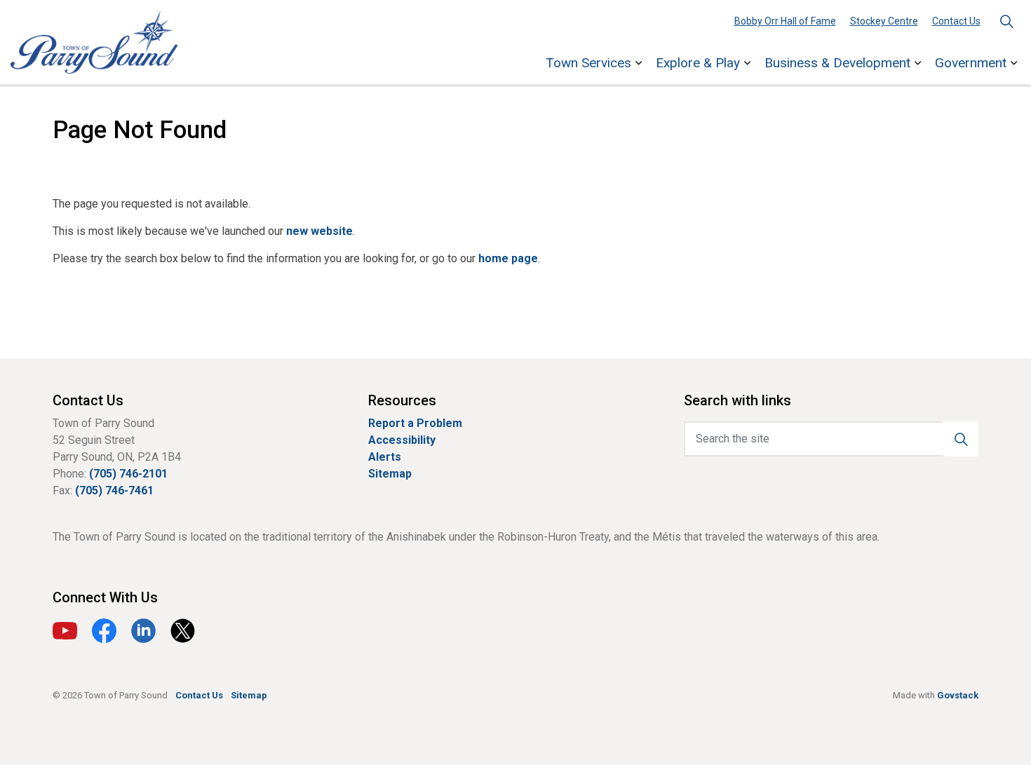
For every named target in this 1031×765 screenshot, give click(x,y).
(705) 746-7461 (114, 490)
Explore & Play (698, 63)
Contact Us (956, 21)
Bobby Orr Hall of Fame (785, 21)
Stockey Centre (884, 21)
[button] (960, 438)
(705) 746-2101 (128, 473)
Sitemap (390, 473)
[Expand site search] (1006, 21)
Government (970, 63)
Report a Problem (415, 423)
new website (319, 231)
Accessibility (402, 440)
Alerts (384, 456)
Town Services (588, 63)
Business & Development (837, 63)
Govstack (957, 695)
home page (508, 258)
